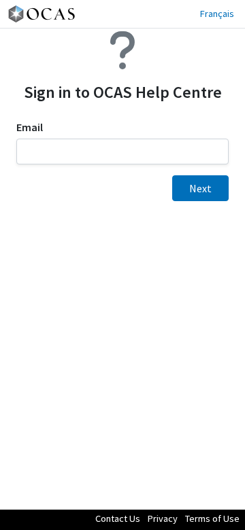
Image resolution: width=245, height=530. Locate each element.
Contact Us (117, 518)
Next (200, 188)
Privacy (163, 518)
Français (217, 13)
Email (29, 127)
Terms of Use (212, 518)
